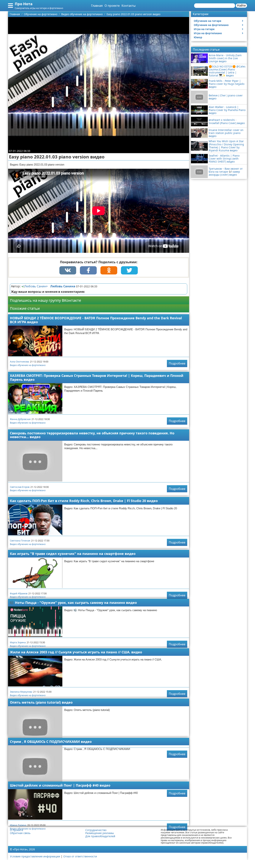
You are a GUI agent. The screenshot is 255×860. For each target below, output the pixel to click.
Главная (97, 6)
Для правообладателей (100, 836)
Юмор (198, 37)
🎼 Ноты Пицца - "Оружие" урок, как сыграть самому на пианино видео (73, 602)
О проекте (112, 6)
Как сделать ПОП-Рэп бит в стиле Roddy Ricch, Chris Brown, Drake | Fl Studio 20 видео (84, 500)
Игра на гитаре (204, 29)
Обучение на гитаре (207, 21)
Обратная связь (20, 833)
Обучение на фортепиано (211, 25)
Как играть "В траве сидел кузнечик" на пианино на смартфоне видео (73, 553)
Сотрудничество (95, 830)
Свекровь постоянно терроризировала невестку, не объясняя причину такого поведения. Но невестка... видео (92, 435)
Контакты (129, 6)
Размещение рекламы (99, 833)
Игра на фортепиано (208, 33)
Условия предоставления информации (35, 856)
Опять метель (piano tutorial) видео (41, 702)
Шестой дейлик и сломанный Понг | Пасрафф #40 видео (60, 785)
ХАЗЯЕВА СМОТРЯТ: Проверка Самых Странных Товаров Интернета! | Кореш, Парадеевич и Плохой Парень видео (96, 377)
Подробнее (177, 363)
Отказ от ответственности (80, 856)
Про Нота (23, 3)
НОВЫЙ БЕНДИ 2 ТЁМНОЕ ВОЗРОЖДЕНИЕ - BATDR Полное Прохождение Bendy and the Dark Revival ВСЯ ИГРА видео (96, 320)
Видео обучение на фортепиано (28, 365)
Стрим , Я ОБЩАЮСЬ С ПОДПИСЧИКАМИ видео (51, 741)
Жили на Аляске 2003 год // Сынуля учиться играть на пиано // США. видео (76, 652)
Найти (241, 5)
